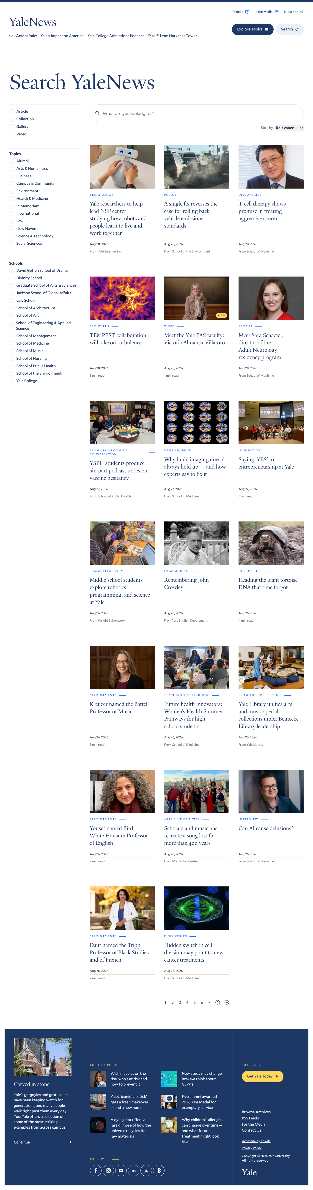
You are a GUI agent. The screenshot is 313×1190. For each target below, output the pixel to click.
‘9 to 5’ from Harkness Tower (172, 35)
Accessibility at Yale (256, 1141)
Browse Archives (256, 1111)
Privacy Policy (251, 1148)
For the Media (254, 1124)
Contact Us (251, 1130)
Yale (249, 1173)
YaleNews (33, 23)
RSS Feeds (250, 1118)
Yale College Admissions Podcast (116, 35)
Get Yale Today (260, 1076)
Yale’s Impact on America (62, 35)
